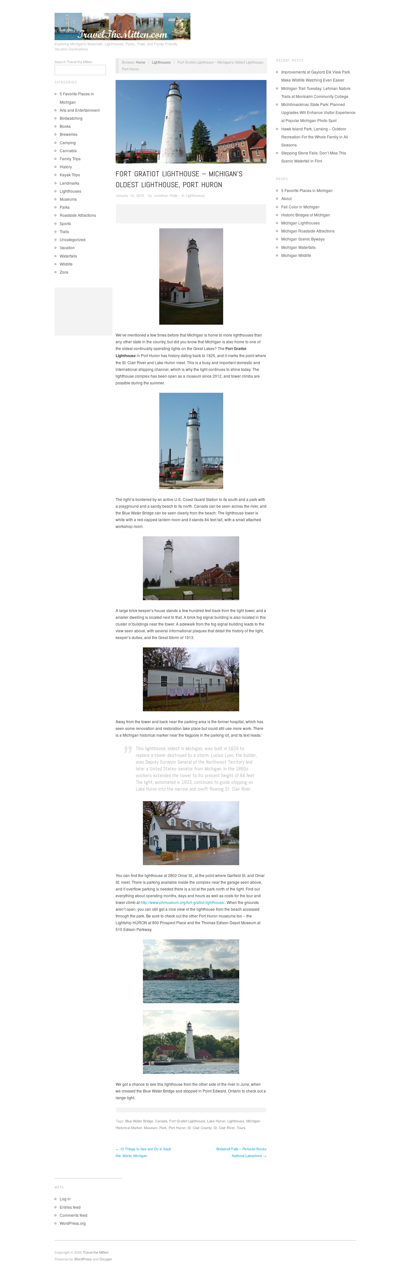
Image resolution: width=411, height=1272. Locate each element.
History (66, 166)
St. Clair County (200, 1127)
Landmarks (69, 183)
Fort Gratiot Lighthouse (187, 1120)
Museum (150, 1127)
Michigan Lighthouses (300, 222)
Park (163, 1127)
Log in (65, 1198)
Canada (161, 1120)
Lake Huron (216, 1120)
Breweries (68, 134)
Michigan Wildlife (296, 255)
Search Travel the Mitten (73, 61)
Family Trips (70, 158)
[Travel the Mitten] (122, 25)
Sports (65, 223)
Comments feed (73, 1215)
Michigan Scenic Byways (303, 238)
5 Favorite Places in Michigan (307, 190)
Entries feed (70, 1207)
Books (65, 126)
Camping (68, 142)
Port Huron (177, 1127)
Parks (65, 207)
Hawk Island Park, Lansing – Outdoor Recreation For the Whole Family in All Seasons (314, 136)
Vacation (67, 247)
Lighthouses (70, 191)
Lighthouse (235, 1120)
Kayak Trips (70, 174)
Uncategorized (72, 239)
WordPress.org (73, 1223)
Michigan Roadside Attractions (308, 230)
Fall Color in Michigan (300, 206)
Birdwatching (71, 118)
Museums (68, 199)
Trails (64, 231)
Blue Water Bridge (139, 1120)
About (286, 198)
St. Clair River (224, 1127)
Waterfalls (68, 256)
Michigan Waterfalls (298, 247)
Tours (241, 1127)
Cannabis (68, 150)
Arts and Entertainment (80, 110)
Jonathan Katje (166, 195)
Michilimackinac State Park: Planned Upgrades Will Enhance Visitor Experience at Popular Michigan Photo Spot (318, 112)
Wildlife (66, 264)
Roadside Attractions (78, 215)
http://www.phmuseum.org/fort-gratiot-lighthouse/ (183, 902)
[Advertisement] (83, 311)
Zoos (64, 272)
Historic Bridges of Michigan (305, 214)
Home (140, 62)
